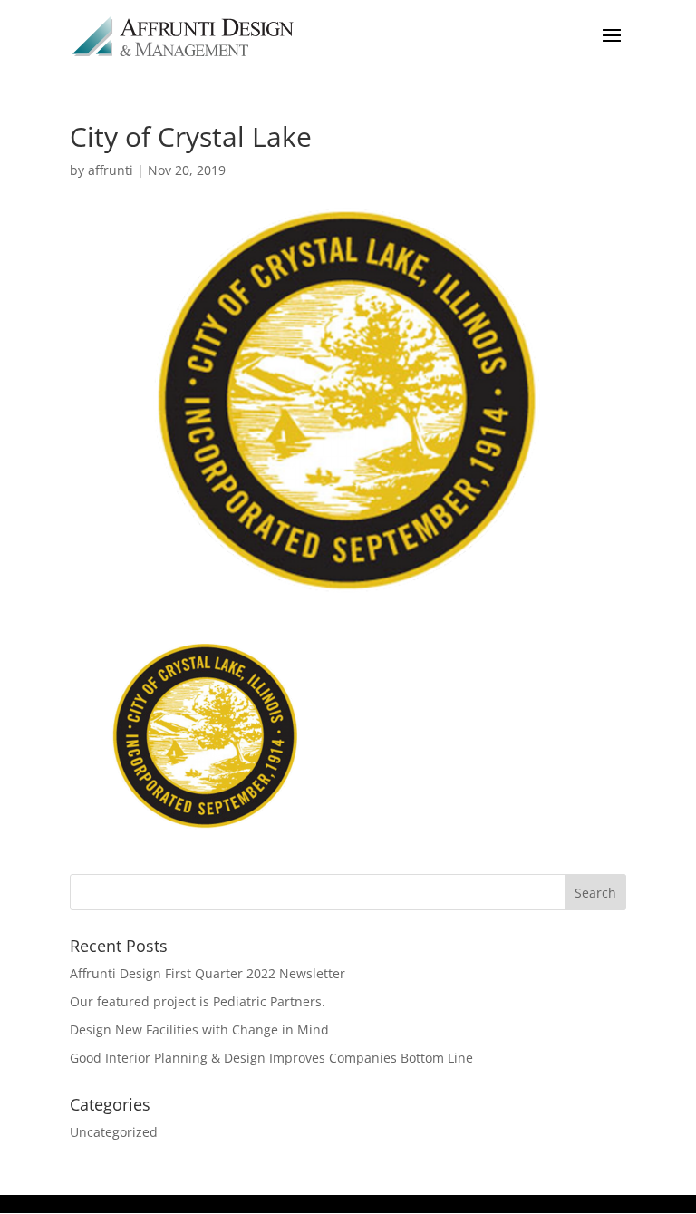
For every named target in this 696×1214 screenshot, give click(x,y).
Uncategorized (114, 1132)
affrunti (110, 170)
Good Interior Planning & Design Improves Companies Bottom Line (271, 1057)
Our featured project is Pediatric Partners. (197, 1001)
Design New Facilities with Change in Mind (199, 1029)
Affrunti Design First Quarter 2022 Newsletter (207, 973)
